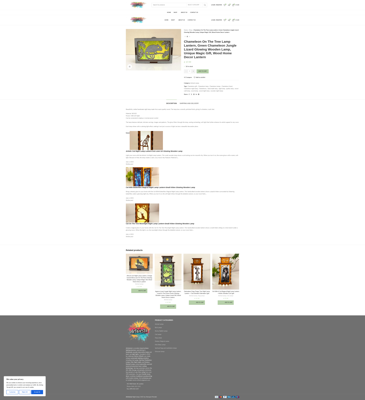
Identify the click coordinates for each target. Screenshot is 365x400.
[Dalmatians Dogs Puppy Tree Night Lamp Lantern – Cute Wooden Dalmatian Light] (196, 272)
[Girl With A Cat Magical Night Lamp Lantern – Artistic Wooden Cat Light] (225, 272)
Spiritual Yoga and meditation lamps (166, 348)
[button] (139, 291)
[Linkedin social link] (196, 94)
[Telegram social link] (198, 94)
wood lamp (194, 91)
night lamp (222, 88)
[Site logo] (138, 5)
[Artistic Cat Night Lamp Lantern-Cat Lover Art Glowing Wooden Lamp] (146, 140)
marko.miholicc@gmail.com (141, 380)
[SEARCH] (205, 5)
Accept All (37, 392)
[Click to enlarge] (129, 66)
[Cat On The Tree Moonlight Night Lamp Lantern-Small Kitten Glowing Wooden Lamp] (142, 213)
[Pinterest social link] (194, 94)
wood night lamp (204, 91)
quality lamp (230, 88)
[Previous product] (185, 36)
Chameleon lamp (203, 86)
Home (186, 30)
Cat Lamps (230, 295)
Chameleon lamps (215, 86)
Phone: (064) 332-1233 (133, 386)
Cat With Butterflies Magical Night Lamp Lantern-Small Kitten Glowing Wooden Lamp (160, 187)
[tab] (171, 102)
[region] (25, 386)
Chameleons (203, 88)
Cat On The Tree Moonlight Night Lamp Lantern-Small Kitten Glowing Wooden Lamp (160, 224)
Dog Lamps (201, 295)
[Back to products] (187, 36)
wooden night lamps (217, 91)
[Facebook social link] (189, 94)
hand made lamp (213, 88)
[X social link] (191, 94)
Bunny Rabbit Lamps (161, 331)
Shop (190, 30)
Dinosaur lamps (160, 351)
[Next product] (189, 36)
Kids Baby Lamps (160, 344)
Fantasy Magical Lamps (162, 341)
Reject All (24, 392)
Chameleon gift (192, 86)
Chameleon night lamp (191, 88)
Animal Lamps (194, 83)
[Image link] (139, 332)
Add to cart (202, 71)
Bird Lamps (158, 327)
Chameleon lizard (227, 86)
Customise (12, 392)
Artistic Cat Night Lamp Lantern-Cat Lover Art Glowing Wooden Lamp (154, 151)
